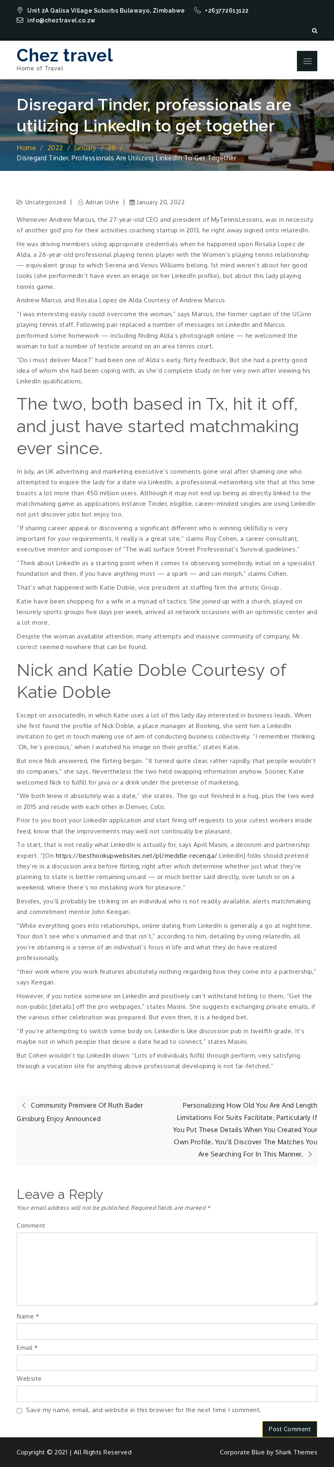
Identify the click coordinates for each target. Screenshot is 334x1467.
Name (28, 1316)
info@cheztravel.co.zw (61, 20)
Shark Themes (296, 1452)
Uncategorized (45, 202)
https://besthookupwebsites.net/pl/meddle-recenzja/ (137, 855)
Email (27, 1347)
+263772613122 (227, 10)
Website (29, 1378)
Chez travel (65, 56)
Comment (31, 1225)
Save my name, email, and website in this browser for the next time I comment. (143, 1410)
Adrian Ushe (102, 202)
